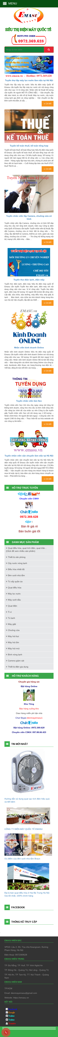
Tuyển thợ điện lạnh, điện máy (29, 279)
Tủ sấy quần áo (15, 581)
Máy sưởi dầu (14, 600)
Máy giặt (12, 624)
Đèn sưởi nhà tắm (16, 575)
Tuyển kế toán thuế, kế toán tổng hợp (29, 146)
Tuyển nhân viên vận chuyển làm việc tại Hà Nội (29, 455)
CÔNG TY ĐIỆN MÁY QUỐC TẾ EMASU (23, 829)
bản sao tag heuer (13, 1032)
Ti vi (10, 612)
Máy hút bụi (13, 636)
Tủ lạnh (11, 618)
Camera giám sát (16, 660)
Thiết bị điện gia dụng (18, 667)
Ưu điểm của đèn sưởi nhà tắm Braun (22, 858)
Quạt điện (12, 606)
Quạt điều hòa (14, 587)
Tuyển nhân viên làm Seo (29, 401)
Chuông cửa (13, 630)
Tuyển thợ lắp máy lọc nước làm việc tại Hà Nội (29, 80)
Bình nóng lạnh (15, 654)
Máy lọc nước (14, 593)
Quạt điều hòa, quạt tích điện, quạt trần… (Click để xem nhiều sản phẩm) (26, 549)
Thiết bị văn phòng (16, 557)
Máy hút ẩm (13, 642)
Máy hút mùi (13, 648)
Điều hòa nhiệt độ (16, 569)
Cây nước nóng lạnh (17, 563)
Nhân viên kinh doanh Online (29, 347)
